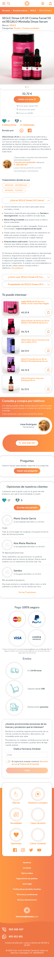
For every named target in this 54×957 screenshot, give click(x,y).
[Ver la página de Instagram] (23, 850)
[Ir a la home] (27, 912)
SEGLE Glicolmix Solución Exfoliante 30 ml (32, 379)
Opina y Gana (27, 873)
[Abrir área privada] (42, 3)
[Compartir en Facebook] (29, 131)
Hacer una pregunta (27, 471)
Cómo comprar (38, 843)
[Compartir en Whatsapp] (21, 131)
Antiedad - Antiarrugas (16, 185)
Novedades (16, 823)
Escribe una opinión (27, 507)
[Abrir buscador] (8, 3)
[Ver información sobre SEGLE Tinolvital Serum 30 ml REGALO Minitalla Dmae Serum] (11, 364)
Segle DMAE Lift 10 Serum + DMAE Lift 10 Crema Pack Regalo (35, 302)
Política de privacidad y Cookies (27, 889)
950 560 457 (22, 165)
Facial (17, 28)
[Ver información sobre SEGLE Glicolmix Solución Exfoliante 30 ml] (11, 384)
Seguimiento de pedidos (27, 878)
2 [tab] (28, 87)
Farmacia (6, 10)
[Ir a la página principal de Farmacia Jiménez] (27, 3)
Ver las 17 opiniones (27, 592)
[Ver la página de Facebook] (15, 850)
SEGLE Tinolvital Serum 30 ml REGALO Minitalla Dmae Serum (34, 360)
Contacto (27, 868)
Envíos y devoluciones (27, 900)
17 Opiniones (27, 125)
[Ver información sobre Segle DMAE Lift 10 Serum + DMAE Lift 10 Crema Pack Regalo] (11, 307)
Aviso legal (27, 884)
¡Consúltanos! (17, 268)
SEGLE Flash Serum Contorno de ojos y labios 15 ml (35, 341)
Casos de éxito (37, 823)
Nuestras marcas (20, 10)
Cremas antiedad (30, 28)
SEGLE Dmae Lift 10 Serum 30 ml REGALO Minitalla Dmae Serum (35, 322)
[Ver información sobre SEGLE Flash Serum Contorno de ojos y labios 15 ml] (11, 345)
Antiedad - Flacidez (14, 190)
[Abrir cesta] (50, 3)
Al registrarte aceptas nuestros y (30, 762)
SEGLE (33, 10)
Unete (27, 770)
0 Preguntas (9, 125)
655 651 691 (16, 936)
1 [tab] (25, 87)
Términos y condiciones (27, 894)
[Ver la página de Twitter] (31, 850)
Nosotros (27, 862)
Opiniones (16, 843)
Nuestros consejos (38, 803)
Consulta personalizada (24, 162)
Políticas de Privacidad (29, 764)
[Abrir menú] (3, 3)
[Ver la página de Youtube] (39, 850)
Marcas (16, 803)
